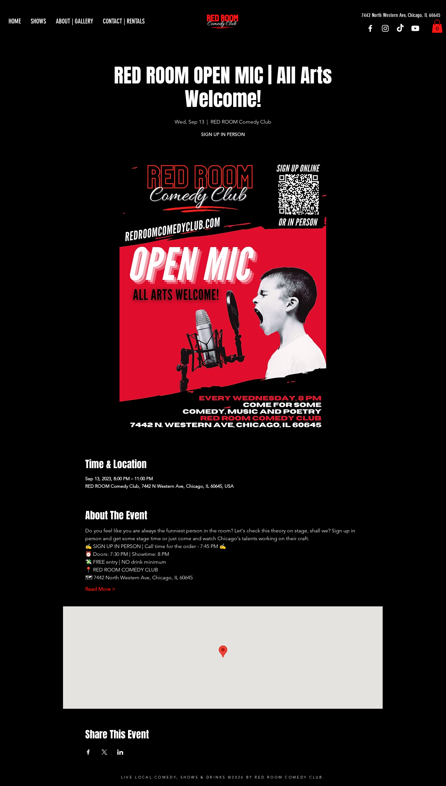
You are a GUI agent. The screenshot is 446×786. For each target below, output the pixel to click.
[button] (437, 26)
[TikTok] (400, 28)
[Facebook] (370, 28)
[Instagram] (385, 28)
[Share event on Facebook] (88, 752)
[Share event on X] (104, 752)
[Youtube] (415, 28)
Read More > (100, 589)
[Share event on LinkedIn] (120, 752)
